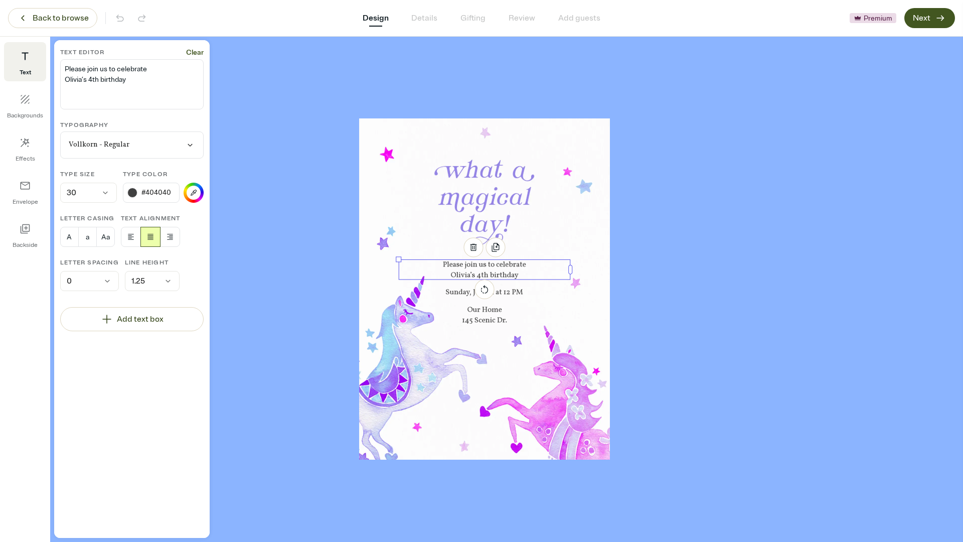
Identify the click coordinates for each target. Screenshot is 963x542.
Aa (105, 237)
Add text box (140, 319)
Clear (195, 52)
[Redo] (142, 18)
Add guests (579, 18)
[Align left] (131, 237)
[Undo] (120, 18)
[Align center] (150, 237)
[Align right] (170, 237)
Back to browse (61, 18)
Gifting (473, 18)
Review (522, 18)
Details (424, 18)
